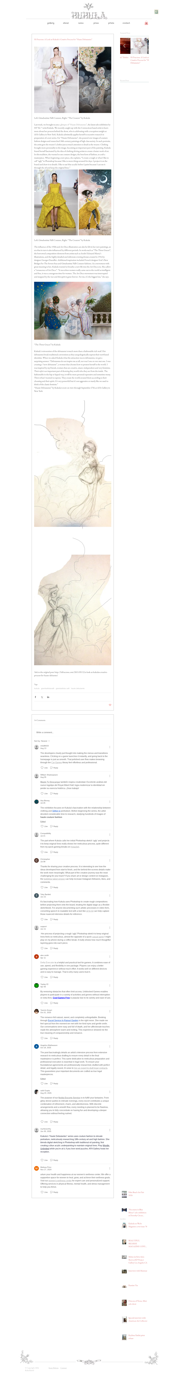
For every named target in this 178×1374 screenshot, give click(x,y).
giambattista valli (62, 688)
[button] (146, 23)
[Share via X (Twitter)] (42, 697)
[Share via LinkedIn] (48, 697)
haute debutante (78, 688)
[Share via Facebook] (35, 697)
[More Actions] (109, 747)
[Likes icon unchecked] (42, 767)
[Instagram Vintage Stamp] (156, 12)
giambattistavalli (47, 688)
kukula (36, 688)
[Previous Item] (124, 46)
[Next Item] (144, 46)
